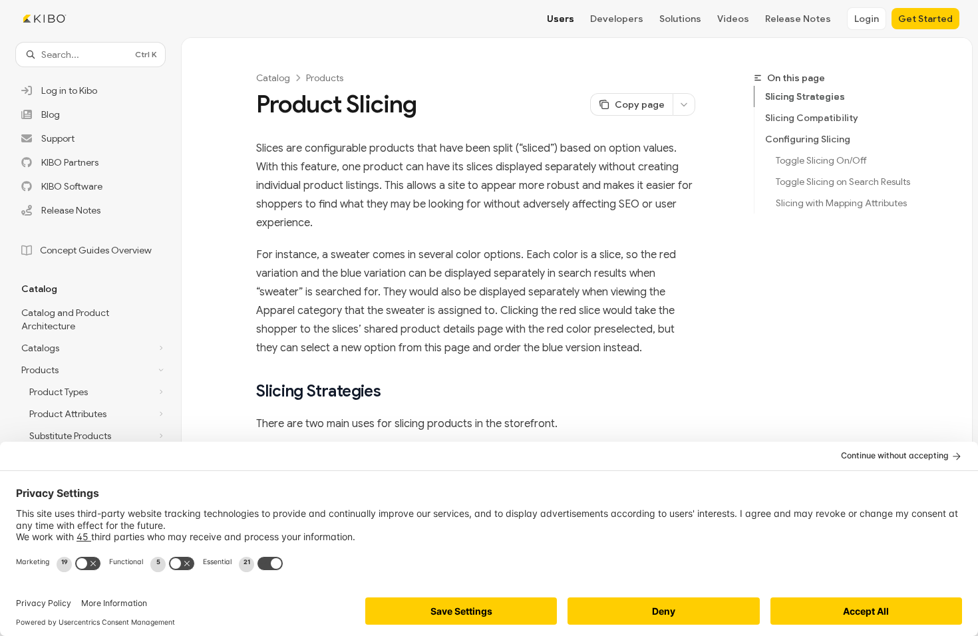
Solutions (680, 19)
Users (560, 19)
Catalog (273, 78)
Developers (616, 19)
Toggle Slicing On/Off (821, 160)
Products (324, 78)
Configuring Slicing (807, 139)
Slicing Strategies (805, 96)
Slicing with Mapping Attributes (841, 203)
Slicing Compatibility (811, 118)
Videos (733, 19)
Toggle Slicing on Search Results (843, 182)
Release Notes (798, 19)
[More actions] (684, 104)
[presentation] (90, 334)
